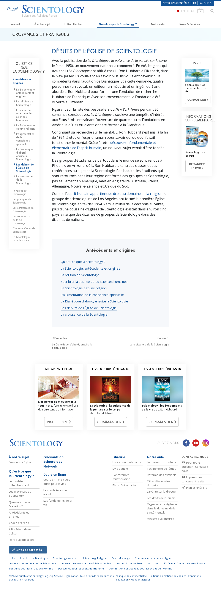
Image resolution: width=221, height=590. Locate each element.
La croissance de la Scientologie (84, 314)
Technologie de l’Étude (161, 469)
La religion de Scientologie (80, 275)
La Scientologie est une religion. (84, 288)
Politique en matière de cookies (167, 575)
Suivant (162, 338)
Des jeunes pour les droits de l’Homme (81, 568)
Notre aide (157, 24)
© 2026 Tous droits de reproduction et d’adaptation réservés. (62, 577)
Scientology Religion (94, 558)
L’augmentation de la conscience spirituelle (92, 295)
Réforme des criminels (161, 475)
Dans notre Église (20, 462)
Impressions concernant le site (193, 479)
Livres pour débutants (126, 462)
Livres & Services (189, 24)
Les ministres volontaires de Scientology (33, 563)
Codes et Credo (19, 523)
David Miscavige (121, 558)
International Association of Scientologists (86, 563)
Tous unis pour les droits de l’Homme (31, 568)
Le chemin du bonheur (161, 462)
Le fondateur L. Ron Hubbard (19, 483)
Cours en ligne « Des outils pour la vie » (56, 482)
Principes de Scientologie (20, 192)
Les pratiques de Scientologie (22, 201)
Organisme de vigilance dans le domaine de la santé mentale (162, 508)
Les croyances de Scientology (20, 494)
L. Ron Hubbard (74, 24)
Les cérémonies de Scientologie (23, 209)
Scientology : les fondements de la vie (195, 88)
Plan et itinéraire (196, 488)
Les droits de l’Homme (161, 498)
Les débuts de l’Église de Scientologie (89, 308)
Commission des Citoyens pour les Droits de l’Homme (140, 568)
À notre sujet (42, 24)
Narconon (153, 563)
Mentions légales (140, 579)
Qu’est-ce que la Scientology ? (118, 24)
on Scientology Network (53, 461)
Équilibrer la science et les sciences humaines (94, 281)
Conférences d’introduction (121, 477)
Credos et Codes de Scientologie (24, 230)
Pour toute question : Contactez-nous (195, 467)
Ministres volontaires (160, 519)
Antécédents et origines (22, 81)
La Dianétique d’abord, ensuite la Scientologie (94, 301)
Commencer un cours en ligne (153, 558)
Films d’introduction (124, 485)
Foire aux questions (22, 540)
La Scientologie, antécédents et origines (90, 268)
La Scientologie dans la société (21, 238)
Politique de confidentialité (131, 575)
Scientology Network (65, 558)
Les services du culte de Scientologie (21, 219)
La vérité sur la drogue (161, 491)
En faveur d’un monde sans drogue (184, 563)
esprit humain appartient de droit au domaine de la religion (115, 193)
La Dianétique (40, 558)
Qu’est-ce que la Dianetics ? (19, 504)
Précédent (61, 338)
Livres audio (120, 469)
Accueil (15, 24)
